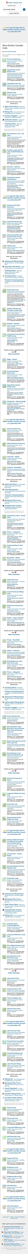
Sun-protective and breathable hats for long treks (14, 112)
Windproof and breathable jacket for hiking (14, 120)
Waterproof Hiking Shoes (14, 261)
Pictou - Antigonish (13, 532)
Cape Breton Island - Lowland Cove (14, 178)
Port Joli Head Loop (13, 59)
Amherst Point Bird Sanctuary (13, 206)
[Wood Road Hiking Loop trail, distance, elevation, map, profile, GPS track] (4, 1056)
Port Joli (14, 62)
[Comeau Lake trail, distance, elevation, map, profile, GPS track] (4, 1111)
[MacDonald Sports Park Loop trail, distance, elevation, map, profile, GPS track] (4, 549)
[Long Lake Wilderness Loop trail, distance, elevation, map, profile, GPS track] (4, 1130)
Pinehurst (14, 948)
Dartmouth (14, 376)
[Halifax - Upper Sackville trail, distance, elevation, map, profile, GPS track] (4, 621)
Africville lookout (13, 1206)
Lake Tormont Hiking (14, 1064)
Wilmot (22, 653)
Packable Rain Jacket (13, 506)
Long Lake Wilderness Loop (16, 1127)
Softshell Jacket (11, 120)
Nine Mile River (15, 138)
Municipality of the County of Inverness (16, 181)
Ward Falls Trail (12, 804)
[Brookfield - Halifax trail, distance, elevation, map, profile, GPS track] (4, 561)
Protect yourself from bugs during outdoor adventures (14, 1090)
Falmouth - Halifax (13, 457)
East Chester (15, 719)
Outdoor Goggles (11, 116)
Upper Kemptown (19, 293)
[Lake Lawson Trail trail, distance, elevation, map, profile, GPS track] (4, 982)
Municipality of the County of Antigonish (16, 745)
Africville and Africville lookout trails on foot (14, 236)
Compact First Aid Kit (12, 1227)
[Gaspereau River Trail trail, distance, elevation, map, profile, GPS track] (4, 992)
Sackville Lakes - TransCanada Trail (13, 924)
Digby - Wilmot (12, 359)
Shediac (13, 326)
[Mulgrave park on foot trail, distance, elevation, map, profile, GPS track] (4, 1179)
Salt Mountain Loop (13, 1136)
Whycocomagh (11, 1141)
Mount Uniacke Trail (13, 429)
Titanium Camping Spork (14, 280)
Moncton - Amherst (13, 167)
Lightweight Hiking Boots (14, 702)
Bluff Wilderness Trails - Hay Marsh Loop (15, 662)
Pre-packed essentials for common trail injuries (14, 1228)
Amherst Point (10, 211)
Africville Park (11, 1185)
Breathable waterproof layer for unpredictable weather (13, 508)
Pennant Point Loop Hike (15, 1041)
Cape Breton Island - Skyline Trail (14, 70)
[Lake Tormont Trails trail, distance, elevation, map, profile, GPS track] (4, 1034)
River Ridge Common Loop (16, 945)
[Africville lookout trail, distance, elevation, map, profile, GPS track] (4, 1209)
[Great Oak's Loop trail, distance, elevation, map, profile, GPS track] (4, 882)
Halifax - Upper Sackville (15, 618)
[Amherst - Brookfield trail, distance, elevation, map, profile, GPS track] (4, 472)
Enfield (13, 1056)
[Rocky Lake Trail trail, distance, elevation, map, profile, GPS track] (4, 1121)
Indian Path (14, 583)
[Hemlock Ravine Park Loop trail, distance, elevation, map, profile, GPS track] (4, 448)
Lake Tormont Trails (13, 1031)
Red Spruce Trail (12, 1167)
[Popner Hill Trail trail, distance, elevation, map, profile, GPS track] (4, 1161)
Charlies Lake (11, 92)
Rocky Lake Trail (12, 1118)
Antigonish (16, 404)
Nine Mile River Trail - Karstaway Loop (14, 957)
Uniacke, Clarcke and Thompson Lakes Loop (14, 309)
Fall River (14, 1011)
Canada (9, 61)
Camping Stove (10, 276)
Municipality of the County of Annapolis (16, 653)
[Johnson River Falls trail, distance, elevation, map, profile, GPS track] (4, 1012)
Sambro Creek (15, 1044)
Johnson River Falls (13, 1009)
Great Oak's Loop (13, 878)
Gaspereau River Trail (14, 989)
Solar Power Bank (11, 106)
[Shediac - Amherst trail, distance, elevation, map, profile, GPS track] (4, 327)
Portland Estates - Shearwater (13, 372)
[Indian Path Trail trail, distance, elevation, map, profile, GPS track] (4, 584)
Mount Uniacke (15, 313)
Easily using (14, 29)
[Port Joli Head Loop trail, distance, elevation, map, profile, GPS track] (4, 62)
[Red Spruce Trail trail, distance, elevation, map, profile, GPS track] (4, 1170)
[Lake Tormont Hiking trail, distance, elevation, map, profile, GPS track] (4, 1067)
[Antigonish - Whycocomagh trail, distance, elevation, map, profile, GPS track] (4, 408)
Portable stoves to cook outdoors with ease (14, 276)
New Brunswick (16, 168)
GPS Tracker (8, 1240)
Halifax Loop (11, 246)
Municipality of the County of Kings (16, 86)
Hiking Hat (9, 112)
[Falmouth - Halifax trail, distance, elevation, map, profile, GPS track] (4, 460)
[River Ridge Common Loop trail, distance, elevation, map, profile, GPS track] (4, 949)
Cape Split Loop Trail (14, 83)
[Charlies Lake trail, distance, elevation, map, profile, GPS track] (4, 95)
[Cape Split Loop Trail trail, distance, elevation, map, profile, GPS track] (4, 86)
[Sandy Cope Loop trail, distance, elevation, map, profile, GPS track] (4, 297)
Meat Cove (13, 183)
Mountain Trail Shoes (13, 266)
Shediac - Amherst (13, 323)
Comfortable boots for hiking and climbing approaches (15, 486)
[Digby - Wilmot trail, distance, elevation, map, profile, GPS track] (4, 363)
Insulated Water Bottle (13, 1098)
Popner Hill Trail (12, 1158)
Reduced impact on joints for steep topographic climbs (13, 125)
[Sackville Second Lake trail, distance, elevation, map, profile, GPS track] (4, 227)
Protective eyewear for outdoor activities (14, 116)
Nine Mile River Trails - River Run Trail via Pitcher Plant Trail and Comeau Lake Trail (15, 729)
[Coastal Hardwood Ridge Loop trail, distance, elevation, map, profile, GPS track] (4, 597)
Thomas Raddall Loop (14, 998)
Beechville (14, 339)
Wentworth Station (11, 784)
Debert (16, 610)
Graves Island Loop (13, 716)
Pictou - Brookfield (13, 640)
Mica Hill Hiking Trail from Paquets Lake (15, 867)
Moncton (13, 170)
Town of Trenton (16, 858)
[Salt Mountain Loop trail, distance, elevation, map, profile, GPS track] (4, 1140)
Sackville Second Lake (14, 221)
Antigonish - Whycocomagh (16, 401)
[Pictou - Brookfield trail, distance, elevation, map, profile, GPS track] (4, 643)
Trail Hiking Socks (11, 489)
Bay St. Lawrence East (14, 521)
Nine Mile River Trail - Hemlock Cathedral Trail (15, 754)
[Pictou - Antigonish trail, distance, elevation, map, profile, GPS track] (4, 537)
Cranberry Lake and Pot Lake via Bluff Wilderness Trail (15, 151)
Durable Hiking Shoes (13, 1094)
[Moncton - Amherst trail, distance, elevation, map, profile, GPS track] (4, 170)
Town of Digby (15, 362)
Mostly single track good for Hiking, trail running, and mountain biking (15, 841)
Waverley (14, 550)
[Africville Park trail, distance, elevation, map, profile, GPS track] (4, 1188)
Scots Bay (21, 86)
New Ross (14, 981)
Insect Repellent (11, 1088)
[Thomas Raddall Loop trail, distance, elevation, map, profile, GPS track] (4, 1001)
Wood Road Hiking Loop (15, 1053)
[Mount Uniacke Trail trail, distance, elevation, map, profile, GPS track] (4, 434)
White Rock (21, 992)
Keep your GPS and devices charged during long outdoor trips (15, 108)
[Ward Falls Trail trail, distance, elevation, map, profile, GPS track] (4, 809)
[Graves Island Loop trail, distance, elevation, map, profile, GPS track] (4, 719)
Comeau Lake (11, 1107)
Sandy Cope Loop (13, 290)
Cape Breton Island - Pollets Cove (14, 386)
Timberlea (14, 95)
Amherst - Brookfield (14, 467)
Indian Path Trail (12, 580)
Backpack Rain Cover (13, 500)
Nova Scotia (15, 61)
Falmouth (14, 460)
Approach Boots (11, 484)
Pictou (12, 535)
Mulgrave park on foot (14, 1176)
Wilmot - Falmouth (13, 650)
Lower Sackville (15, 224)
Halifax (13, 239)
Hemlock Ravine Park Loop (16, 443)
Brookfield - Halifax (13, 558)
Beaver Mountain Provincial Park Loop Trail (16, 742)
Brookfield (17, 560)
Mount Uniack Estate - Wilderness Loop (14, 818)
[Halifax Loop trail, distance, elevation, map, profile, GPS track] (4, 249)
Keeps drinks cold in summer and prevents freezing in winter (14, 1100)
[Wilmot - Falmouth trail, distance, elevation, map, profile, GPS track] (4, 654)
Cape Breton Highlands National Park (16, 74)
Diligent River (10, 808)
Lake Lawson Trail (13, 978)
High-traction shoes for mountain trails (15, 267)
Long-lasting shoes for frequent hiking (15, 1094)
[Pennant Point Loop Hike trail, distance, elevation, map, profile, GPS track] (4, 1045)
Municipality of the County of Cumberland (16, 209)
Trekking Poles (10, 124)
